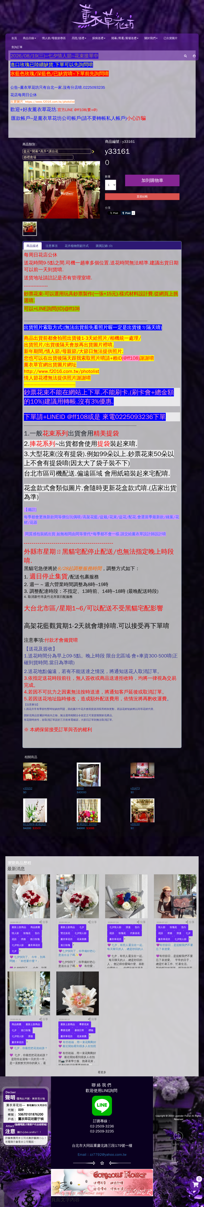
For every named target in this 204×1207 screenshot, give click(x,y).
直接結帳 (142, 196)
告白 (37, 933)
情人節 (15, 933)
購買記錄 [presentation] (104, 246)
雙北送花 (65, 933)
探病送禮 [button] (97, 38)
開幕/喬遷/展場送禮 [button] (123, 38)
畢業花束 (84, 1024)
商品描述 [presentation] (32, 246)
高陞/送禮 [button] (78, 38)
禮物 (90, 1030)
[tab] (32, 245)
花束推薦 (81, 939)
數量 (108, 176)
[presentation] (52, 245)
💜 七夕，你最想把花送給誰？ (28, 1048)
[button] (194, 55)
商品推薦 (35, 927)
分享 (108, 208)
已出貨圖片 (171, 38)
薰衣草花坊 (34, 945)
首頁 (14, 38)
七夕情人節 (18, 945)
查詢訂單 (17, 47)
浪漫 (128, 927)
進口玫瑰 (35, 939)
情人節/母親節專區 (54, 38)
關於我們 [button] (150, 38)
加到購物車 (152, 180)
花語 (14, 939)
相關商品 (31, 757)
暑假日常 (79, 1030)
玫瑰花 (26, 933)
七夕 (14, 951)
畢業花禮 (65, 1030)
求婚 (23, 939)
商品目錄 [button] (28, 38)
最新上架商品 (19, 927)
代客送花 (135, 933)
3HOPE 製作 (178, 1144)
